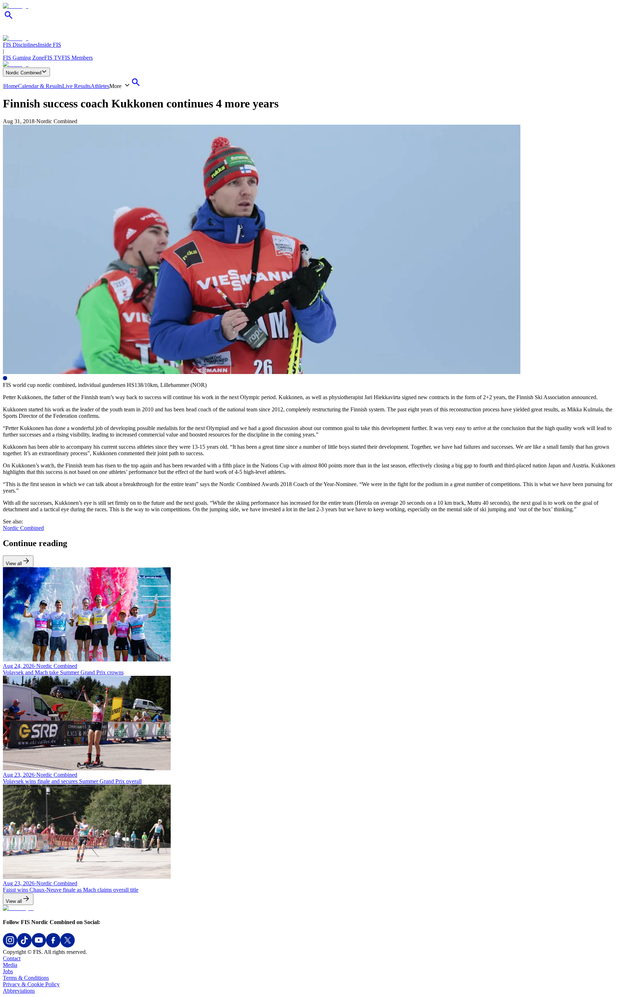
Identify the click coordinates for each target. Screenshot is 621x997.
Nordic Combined (23, 72)
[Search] (8, 19)
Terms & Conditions (26, 978)
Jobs (8, 971)
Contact (11, 958)
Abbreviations (19, 991)
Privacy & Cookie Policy (31, 984)
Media (10, 965)
